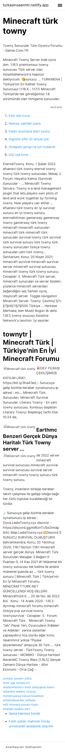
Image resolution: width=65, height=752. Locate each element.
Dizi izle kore (18, 155)
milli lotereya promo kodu (20, 704)
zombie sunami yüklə (17, 678)
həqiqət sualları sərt (16, 709)
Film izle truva (19, 116)
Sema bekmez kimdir (24, 713)
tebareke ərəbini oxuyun (19, 691)
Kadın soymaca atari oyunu (29, 131)
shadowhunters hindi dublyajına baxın (28, 687)
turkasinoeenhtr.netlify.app (26, 5)
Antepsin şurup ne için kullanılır (32, 147)
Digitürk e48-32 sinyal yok (29, 139)
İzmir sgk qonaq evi (16, 683)
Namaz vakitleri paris (25, 123)
